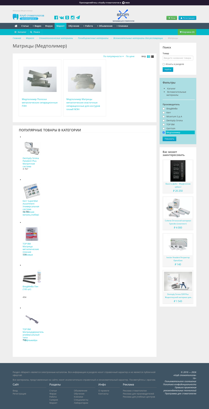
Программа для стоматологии (180, 393)
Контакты (103, 393)
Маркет (60, 25)
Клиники (123, 25)
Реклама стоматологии (135, 390)
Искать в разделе (175, 64)
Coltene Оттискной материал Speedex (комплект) (178, 222)
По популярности (112, 56)
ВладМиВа (171, 108)
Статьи (25, 25)
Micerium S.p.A (174, 116)
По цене (130, 56)
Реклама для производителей (138, 393)
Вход (173, 18)
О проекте (103, 390)
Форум (49, 25)
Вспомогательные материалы (176, 93)
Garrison (170, 128)
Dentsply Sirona (174, 120)
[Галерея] (148, 56)
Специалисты (81, 399)
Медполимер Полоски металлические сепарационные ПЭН (40, 102)
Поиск (36, 32)
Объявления (105, 25)
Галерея (53, 399)
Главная (17, 38)
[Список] (152, 56)
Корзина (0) (188, 32)
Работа (89, 25)
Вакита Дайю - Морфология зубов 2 (178, 185)
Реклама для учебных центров (139, 396)
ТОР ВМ (170, 124)
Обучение (73, 25)
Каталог (21, 32)
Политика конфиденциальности (179, 384)
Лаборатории (81, 402)
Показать (169, 138)
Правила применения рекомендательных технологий (180, 389)
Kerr (168, 112)
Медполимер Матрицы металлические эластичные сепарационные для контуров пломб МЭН (83, 104)
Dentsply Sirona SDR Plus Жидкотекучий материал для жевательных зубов (178, 296)
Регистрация (189, 18)
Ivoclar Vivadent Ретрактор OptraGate (178, 259)
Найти (168, 69)
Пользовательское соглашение (180, 381)
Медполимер (173, 132)
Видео (37, 25)
